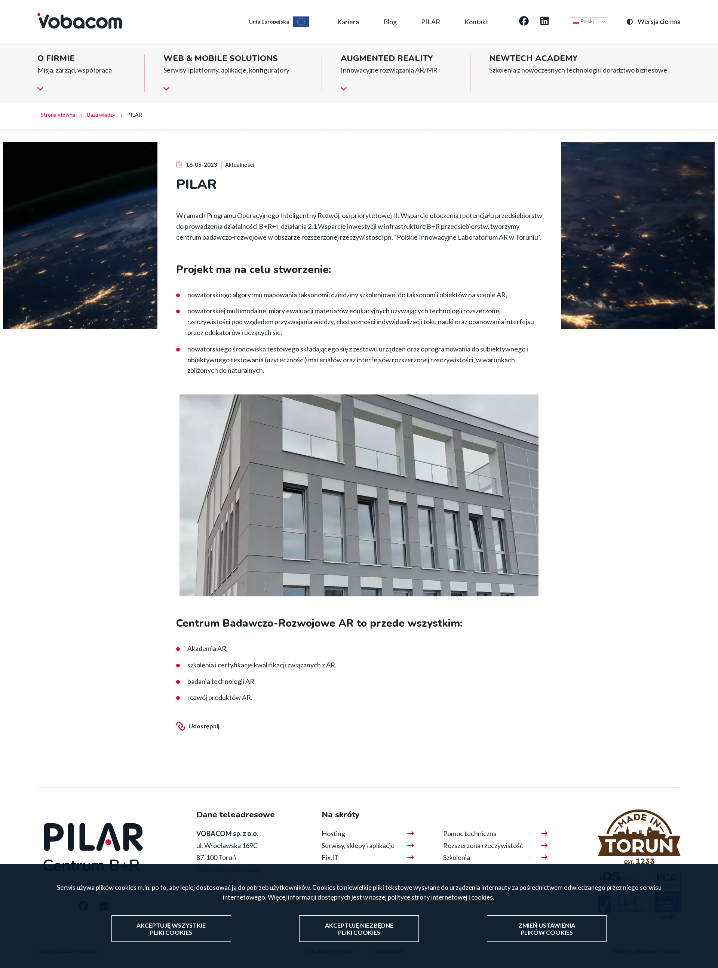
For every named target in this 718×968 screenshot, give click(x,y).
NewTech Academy (533, 58)
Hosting (333, 833)
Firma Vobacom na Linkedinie (544, 21)
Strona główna (58, 114)
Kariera (348, 22)
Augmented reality (387, 58)
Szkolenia (456, 857)
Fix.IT (330, 857)
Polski (586, 21)
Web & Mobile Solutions (220, 58)
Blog (390, 22)
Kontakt (476, 22)
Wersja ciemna (659, 21)
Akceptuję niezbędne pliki (359, 929)
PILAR (430, 22)
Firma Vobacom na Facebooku (523, 21)
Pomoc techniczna (470, 833)
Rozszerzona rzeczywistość (483, 845)
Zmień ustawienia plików (546, 929)
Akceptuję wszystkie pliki (171, 929)
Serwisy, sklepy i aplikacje (358, 845)
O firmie (56, 58)
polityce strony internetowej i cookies (440, 897)
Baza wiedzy (101, 114)
